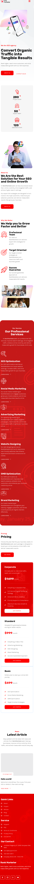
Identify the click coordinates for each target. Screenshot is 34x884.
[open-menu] (31, 1)
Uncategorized (7, 774)
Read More (4, 788)
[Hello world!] (17, 764)
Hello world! (6, 779)
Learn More (5, 374)
